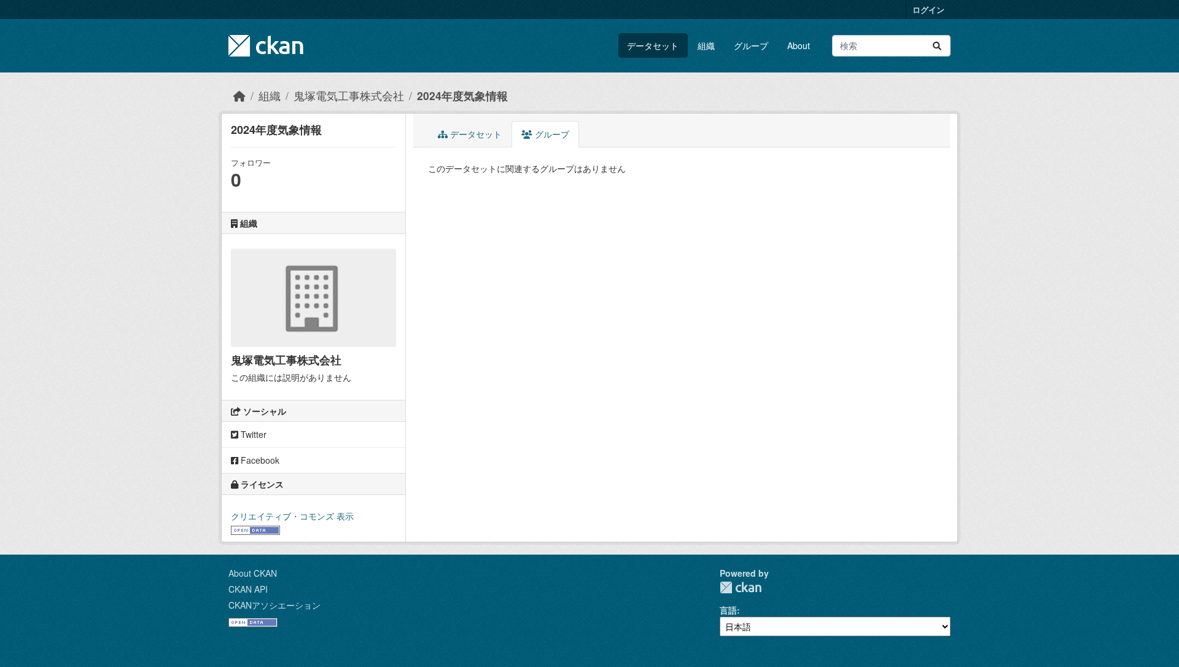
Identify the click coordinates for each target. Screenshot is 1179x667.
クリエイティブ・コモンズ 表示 (292, 516)
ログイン (928, 9)
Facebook (258, 460)
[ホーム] (239, 95)
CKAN (740, 587)
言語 (728, 610)
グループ (751, 45)
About (798, 45)
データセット (653, 45)
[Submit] (937, 46)
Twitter (252, 434)
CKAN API (248, 589)
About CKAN (252, 573)
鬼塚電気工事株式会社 (349, 95)
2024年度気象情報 (462, 95)
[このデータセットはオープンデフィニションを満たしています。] (255, 529)
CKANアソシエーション (274, 605)
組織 (706, 45)
